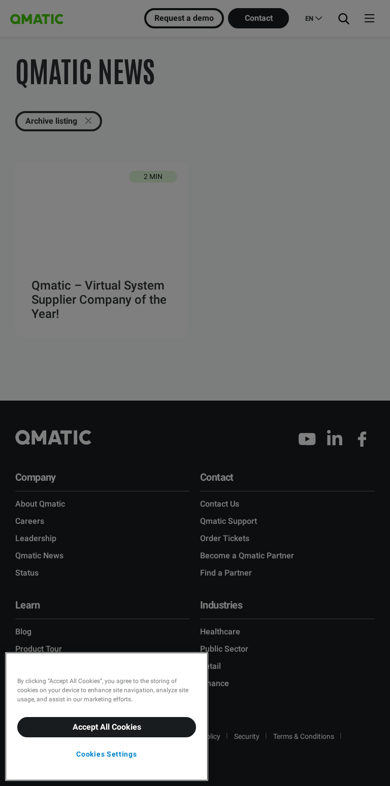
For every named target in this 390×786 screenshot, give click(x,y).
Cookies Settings (106, 754)
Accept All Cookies (107, 727)
